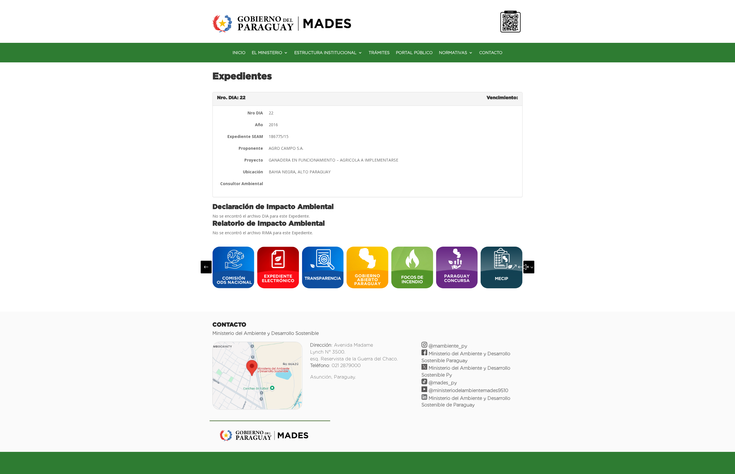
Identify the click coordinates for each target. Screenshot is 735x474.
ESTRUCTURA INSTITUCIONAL (325, 53)
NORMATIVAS (453, 53)
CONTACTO (490, 53)
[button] (206, 267)
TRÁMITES (379, 53)
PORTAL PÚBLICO (414, 53)
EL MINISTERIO (267, 53)
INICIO (239, 53)
